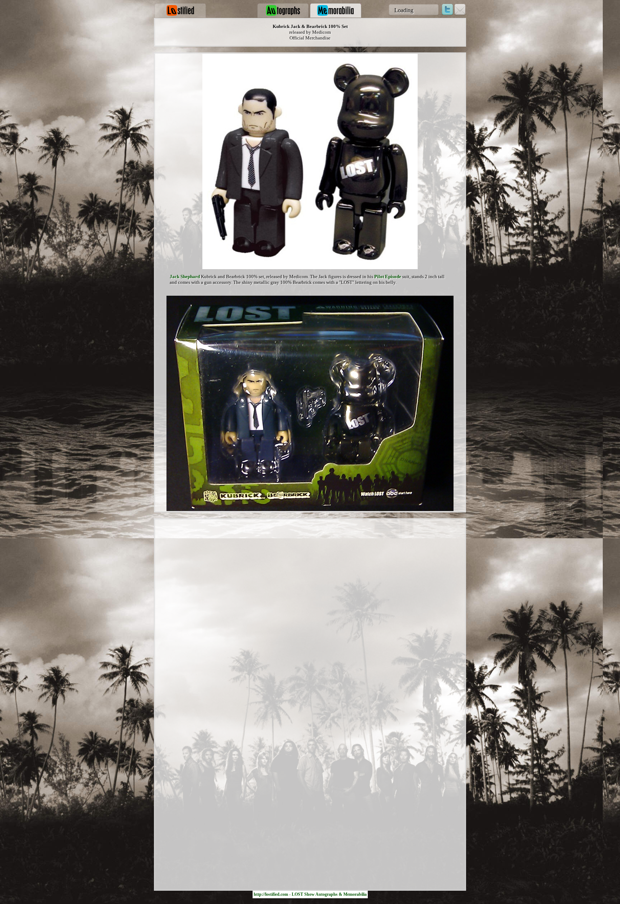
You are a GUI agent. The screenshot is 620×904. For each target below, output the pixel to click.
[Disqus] (310, 610)
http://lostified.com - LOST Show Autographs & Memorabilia (310, 894)
